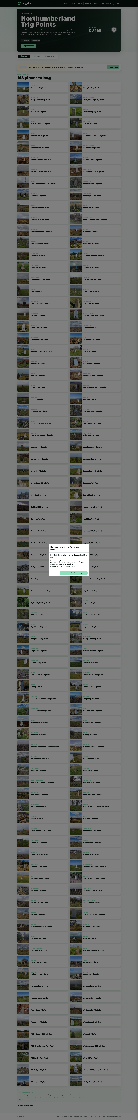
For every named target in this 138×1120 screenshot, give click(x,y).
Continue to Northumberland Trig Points (74, 573)
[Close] (87, 548)
